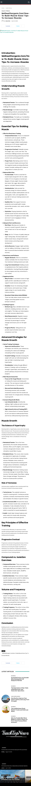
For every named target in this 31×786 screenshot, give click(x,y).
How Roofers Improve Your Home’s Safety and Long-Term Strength (20, 699)
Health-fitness (9, 8)
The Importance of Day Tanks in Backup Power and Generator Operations (19, 689)
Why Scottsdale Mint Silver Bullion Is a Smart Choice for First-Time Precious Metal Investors (19, 720)
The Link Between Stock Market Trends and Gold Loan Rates (19, 710)
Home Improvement (15, 696)
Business (13, 675)
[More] (23, 26)
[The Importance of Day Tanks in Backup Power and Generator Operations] (6, 688)
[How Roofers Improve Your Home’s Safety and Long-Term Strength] (6, 699)
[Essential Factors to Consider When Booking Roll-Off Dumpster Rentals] (6, 678)
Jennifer (8, 21)
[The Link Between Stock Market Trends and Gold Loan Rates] (6, 709)
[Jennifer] (3, 21)
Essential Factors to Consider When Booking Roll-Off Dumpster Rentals (20, 679)
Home (3, 8)
